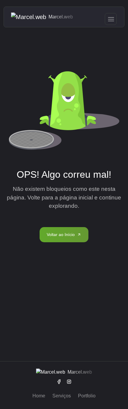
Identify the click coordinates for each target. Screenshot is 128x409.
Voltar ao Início (61, 234)
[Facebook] (59, 381)
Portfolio (87, 395)
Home (38, 395)
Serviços (61, 395)
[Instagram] (69, 381)
